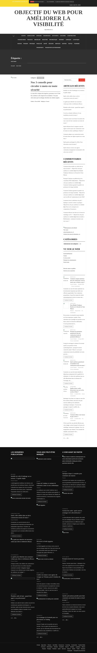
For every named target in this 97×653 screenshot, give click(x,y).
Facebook (65, 253)
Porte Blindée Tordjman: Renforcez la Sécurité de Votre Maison (73, 173)
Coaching (63, 35)
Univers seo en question (69, 270)
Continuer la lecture (68, 300)
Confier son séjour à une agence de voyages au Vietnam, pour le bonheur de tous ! (48, 577)
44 (67, 438)
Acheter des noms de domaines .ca (71, 234)
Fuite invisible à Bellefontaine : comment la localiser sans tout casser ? (73, 219)
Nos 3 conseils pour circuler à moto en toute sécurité (44, 86)
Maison (20, 43)
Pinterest (70, 253)
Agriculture (31, 35)
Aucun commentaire (75, 286)
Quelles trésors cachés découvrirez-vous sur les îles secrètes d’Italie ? (77, 390)
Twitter (65, 255)
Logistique (76, 39)
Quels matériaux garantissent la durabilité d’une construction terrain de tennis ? (77, 363)
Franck (47, 101)
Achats (23, 35)
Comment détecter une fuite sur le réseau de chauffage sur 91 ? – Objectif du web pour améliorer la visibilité (74, 214)
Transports (39, 47)
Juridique (68, 39)
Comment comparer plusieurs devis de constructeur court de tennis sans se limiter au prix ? (77, 280)
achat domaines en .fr (68, 232)
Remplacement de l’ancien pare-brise (73, 559)
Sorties (64, 43)
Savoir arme (66, 262)
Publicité (39, 43)
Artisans (39, 35)
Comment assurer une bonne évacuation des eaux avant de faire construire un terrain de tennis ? (73, 121)
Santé (45, 43)
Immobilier (37, 39)
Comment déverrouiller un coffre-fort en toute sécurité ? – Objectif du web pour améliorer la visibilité (73, 168)
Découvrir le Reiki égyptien (45, 541)
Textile (70, 43)
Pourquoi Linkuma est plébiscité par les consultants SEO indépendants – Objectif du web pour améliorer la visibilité (74, 180)
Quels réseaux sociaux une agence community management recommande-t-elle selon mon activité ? (74, 150)
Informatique (53, 39)
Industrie (45, 39)
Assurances (46, 35)
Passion (25, 43)
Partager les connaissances (69, 260)
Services (57, 43)
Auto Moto (55, 35)
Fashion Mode (22, 39)
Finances (30, 39)
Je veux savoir (66, 257)
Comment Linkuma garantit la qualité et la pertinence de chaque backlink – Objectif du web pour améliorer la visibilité (74, 193)
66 (15, 618)
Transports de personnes (53, 47)
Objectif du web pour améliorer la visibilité (48, 18)
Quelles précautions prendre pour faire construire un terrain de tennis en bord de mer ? (73, 598)
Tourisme (76, 43)
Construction (71, 35)
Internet (61, 39)
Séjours (51, 43)
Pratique (32, 43)
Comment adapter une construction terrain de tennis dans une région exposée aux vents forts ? (74, 136)
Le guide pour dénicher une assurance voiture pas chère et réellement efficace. (49, 1)
